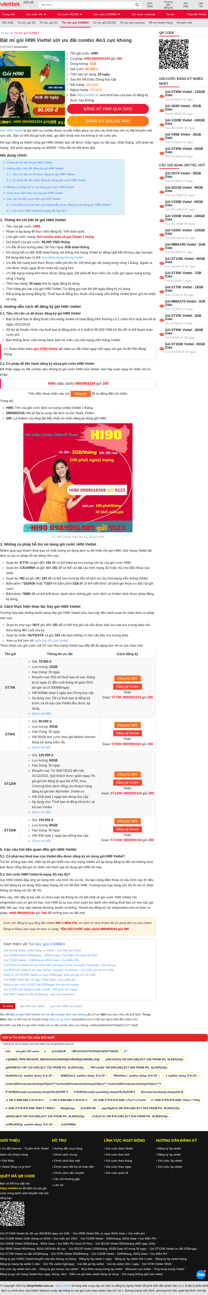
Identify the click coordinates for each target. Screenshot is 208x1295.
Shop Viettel (63, 1285)
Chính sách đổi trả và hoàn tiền (74, 1166)
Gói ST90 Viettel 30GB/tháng (69, 1253)
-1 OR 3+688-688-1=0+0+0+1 (24, 1100)
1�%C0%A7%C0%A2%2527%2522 (94, 1051)
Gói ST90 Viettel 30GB (156, 1264)
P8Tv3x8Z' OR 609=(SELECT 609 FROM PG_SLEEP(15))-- (129, 1067)
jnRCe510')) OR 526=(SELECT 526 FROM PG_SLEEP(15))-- (145, 1059)
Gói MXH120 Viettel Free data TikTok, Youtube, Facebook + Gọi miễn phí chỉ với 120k (58, 970)
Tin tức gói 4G (26, 22)
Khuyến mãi (184, 22)
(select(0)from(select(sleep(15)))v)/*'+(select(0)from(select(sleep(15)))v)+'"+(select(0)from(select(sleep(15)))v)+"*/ (83, 1083)
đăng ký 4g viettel (60, 1019)
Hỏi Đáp (185, 5)
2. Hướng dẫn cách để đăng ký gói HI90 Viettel (33, 168)
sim (7, 1051)
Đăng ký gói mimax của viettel (59, 1269)
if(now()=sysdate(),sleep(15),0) (162, 1092)
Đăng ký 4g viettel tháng (171, 1258)
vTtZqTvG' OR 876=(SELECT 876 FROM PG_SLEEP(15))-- (130, 1116)
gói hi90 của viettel (32, 1006)
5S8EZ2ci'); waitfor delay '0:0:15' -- (84, 1075)
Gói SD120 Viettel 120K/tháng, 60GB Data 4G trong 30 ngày (107, 1248)
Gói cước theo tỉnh (118, 1154)
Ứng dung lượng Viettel (169, 1269)
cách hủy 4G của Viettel (51, 640)
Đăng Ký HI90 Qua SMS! (108, 109)
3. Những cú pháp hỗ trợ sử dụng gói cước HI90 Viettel (38, 187)
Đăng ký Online (127, 686)
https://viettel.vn (88, 95)
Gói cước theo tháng (119, 1160)
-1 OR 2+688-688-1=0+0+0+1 (68, 1100)
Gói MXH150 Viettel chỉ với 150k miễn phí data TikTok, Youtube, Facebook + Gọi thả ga (59, 965)
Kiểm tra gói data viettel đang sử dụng (94, 1274)
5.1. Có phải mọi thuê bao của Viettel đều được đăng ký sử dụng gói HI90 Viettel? (59, 204)
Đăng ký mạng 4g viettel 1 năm (20, 1264)
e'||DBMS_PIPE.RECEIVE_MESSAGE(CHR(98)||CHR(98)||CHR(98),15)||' (52, 1059)
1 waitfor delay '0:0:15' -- (182, 1075)
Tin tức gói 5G (49, 22)
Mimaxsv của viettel (138, 1269)
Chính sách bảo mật (67, 1160)
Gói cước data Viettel (119, 1148)
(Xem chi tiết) (41, 713)
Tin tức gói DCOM (104, 22)
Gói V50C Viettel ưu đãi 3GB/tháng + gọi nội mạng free (38, 994)
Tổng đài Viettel (196, 14)
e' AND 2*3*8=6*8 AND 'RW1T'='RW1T (30, 1108)
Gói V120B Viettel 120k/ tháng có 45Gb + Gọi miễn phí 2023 (42, 950)
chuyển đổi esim (27, 1051)
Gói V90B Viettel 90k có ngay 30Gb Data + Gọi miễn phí (39, 979)
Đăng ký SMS (128, 678)
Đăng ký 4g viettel (169, 1154)
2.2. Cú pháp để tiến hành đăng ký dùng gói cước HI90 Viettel (46, 180)
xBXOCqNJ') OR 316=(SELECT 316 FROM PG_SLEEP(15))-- (45, 1116)
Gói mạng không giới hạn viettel (142, 1274)
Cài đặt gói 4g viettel (91, 1264)
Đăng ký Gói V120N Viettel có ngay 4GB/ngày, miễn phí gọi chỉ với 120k (49, 974)
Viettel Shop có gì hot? (16, 1166)
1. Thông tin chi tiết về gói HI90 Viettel (27, 162)
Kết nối (29, 2)
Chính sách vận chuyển (69, 1172)
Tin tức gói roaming (132, 22)
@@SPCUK (88, 1108)
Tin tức (170, 14)
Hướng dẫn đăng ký (168, 5)
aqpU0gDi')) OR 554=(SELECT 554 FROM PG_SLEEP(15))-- (141, 1108)
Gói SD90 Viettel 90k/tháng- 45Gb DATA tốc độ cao (33, 1248)
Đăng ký (81, 394)
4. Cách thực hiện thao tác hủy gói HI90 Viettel (33, 193)
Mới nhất (7, 22)
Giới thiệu (150, 5)
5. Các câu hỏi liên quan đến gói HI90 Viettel (31, 198)
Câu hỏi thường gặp (67, 1179)
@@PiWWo (68, 1124)
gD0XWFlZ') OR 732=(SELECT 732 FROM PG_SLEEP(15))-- (45, 1067)
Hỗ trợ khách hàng (161, 22)
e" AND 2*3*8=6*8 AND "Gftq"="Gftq (175, 1100)
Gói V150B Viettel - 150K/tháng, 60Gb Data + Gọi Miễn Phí (41, 960)
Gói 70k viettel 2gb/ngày (58, 1264)
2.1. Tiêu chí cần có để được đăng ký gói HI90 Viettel (40, 174)
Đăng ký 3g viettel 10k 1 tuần (133, 1258)
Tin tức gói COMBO (75, 22)
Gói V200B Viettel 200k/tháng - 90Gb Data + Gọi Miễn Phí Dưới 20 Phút (46, 1243)
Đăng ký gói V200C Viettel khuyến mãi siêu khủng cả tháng (38, 1258)
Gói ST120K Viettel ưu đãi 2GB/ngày (173, 1248)
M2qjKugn (68, 1108)
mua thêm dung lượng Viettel (62, 257)
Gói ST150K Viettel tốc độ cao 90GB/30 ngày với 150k (35, 1233)
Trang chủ (8, 14)
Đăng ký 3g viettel (169, 1148)
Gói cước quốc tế (117, 1172)
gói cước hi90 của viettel (66, 1006)
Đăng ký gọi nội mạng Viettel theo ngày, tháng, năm (33, 1274)
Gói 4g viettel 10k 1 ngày (123, 1264)
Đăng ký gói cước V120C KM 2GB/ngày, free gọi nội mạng (40, 984)
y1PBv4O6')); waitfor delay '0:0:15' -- (30, 1124)
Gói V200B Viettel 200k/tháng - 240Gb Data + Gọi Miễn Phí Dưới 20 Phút (50, 955)
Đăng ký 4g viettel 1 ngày (95, 1258)
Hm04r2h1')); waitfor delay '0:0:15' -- (30, 1075)
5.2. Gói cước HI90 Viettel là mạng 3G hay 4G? (36, 210)
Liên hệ (200, 5)
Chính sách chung (65, 1154)
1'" (126, 1051)
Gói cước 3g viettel (170, 1160)
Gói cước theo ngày (118, 1166)
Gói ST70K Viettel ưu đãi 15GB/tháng (24, 1253)
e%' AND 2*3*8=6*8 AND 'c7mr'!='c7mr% (119, 1100)
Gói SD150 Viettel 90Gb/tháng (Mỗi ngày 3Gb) (125, 1243)
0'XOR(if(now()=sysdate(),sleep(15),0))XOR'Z (104, 1092)
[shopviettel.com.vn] (11, 5)
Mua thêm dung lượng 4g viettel (101, 1269)
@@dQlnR (58, 1051)
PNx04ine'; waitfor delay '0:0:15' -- (137, 1075)
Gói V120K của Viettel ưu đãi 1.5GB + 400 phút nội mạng (40, 989)
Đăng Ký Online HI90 (108, 121)
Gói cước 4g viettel (170, 1166)
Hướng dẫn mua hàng (68, 1148)
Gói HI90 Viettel (11, 130)
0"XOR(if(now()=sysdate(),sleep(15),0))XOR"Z (36, 1092)
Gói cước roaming (143, 14)
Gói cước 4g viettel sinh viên (18, 1269)
